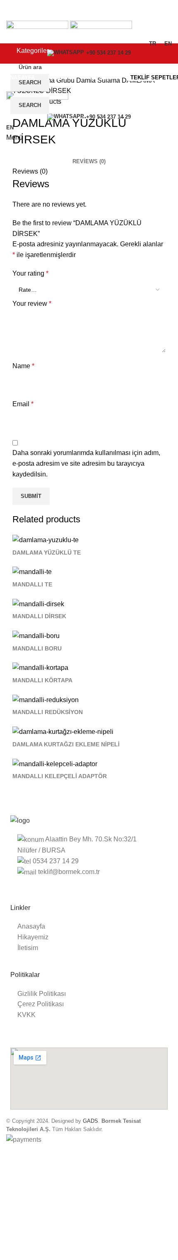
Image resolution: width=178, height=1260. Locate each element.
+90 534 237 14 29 (108, 117)
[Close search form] (10, 10)
